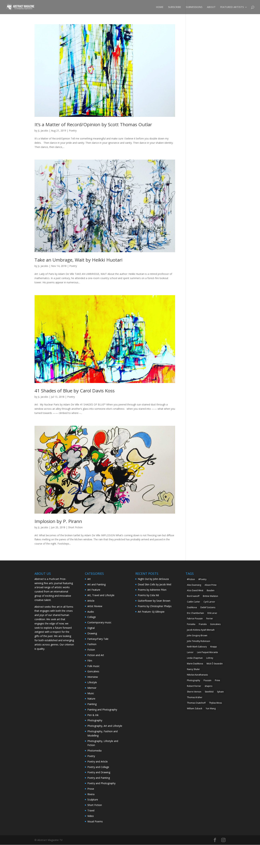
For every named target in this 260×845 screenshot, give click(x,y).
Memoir (91, 687)
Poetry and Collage (98, 767)
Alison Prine (210, 584)
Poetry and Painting (98, 777)
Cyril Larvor (209, 601)
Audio (90, 611)
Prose (90, 788)
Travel (90, 810)
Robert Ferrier (194, 686)
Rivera (90, 794)
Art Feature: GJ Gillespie (151, 611)
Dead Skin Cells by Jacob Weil (154, 584)
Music (90, 693)
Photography (94, 720)
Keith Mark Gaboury (197, 646)
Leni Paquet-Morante (207, 652)
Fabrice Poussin (195, 618)
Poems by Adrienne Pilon (152, 589)
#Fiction (191, 579)
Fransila (203, 624)
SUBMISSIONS (194, 7)
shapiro (208, 686)
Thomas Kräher (194, 697)
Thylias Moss (215, 702)
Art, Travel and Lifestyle (100, 595)
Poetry (73, 130)
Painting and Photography (102, 709)
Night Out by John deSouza (153, 579)
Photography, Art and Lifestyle (104, 725)
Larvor (190, 652)
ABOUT (211, 7)
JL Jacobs (43, 130)
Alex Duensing (194, 584)
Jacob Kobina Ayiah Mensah (201, 629)
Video (90, 816)
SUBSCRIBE (174, 7)
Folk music (93, 666)
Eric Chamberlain (195, 613)
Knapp (213, 646)
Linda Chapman (195, 657)
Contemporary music (99, 622)
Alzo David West (195, 590)
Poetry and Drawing (98, 772)
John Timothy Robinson (198, 641)
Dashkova (192, 607)
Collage (91, 617)
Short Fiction (75, 527)
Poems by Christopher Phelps (155, 606)
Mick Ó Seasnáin (215, 663)
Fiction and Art (95, 655)
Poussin (207, 680)
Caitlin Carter (193, 601)
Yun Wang (211, 708)
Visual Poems (95, 821)
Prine (217, 680)
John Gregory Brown (197, 635)
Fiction (91, 649)
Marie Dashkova (195, 663)
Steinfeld (209, 691)
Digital (91, 628)
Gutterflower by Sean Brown (154, 600)
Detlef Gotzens (207, 607)
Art (89, 579)
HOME (159, 7)
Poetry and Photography (101, 783)
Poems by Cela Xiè (148, 595)
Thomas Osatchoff (196, 702)
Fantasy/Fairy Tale (97, 639)
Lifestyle (92, 682)
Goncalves (93, 671)
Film (89, 660)
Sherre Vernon (194, 691)
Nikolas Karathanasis (197, 674)
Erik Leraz (212, 613)
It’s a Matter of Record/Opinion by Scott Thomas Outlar (93, 124)
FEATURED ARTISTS (232, 7)
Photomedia (94, 750)
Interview (92, 677)
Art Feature (93, 589)
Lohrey (209, 657)
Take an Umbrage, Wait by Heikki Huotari (78, 260)
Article (90, 600)
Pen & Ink (93, 715)
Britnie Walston (210, 596)
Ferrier (209, 618)
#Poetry (202, 579)
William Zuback (194, 708)
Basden (210, 590)
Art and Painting (96, 584)
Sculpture (92, 799)
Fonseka (191, 624)
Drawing (92, 633)
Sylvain (220, 691)
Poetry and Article (97, 761)
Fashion (91, 644)
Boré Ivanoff (193, 596)
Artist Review (94, 606)
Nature (91, 698)
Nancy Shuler (193, 669)
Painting (92, 704)
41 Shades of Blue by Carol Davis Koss (74, 390)
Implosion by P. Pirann (58, 521)
